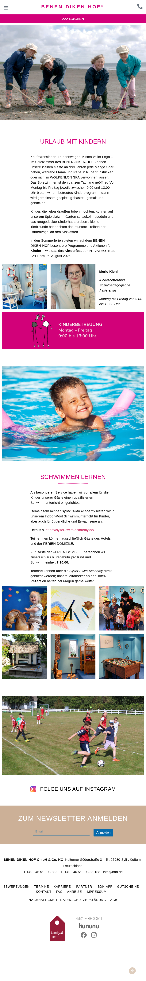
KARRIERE (63, 886)
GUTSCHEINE (128, 886)
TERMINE (41, 886)
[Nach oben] (132, 970)
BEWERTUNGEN (16, 886)
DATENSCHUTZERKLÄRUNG (83, 900)
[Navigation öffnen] (5, 8)
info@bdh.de (113, 872)
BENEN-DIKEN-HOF (72, 6)
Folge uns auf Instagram (78, 789)
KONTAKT (44, 891)
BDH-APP (105, 886)
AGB (113, 900)
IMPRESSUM (96, 891)
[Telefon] (140, 6)
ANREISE (74, 891)
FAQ (59, 891)
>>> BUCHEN (73, 19)
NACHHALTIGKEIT (43, 900)
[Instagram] (94, 935)
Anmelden (103, 832)
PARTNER (84, 886)
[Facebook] (84, 935)
